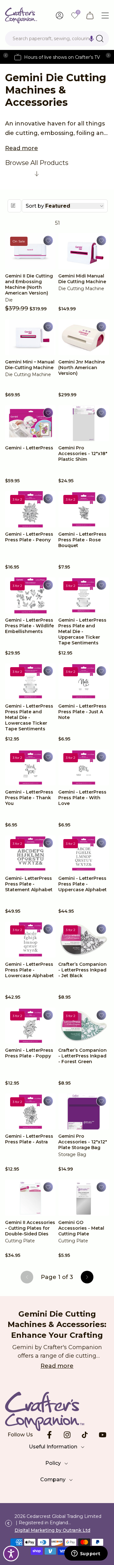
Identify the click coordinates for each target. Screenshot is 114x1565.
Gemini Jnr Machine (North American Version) (81, 367)
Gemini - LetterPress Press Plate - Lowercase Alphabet (29, 969)
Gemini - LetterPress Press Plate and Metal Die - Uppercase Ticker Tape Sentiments (82, 631)
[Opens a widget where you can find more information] (86, 1554)
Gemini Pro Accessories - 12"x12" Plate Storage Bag (82, 1141)
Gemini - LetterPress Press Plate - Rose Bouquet (82, 539)
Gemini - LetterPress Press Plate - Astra (29, 1139)
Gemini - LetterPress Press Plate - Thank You (29, 797)
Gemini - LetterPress (29, 448)
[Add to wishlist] (48, 240)
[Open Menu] (105, 15)
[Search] (100, 38)
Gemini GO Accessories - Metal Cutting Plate (81, 1228)
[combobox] (57, 38)
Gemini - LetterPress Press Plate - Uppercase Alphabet (82, 883)
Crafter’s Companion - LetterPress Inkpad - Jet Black (82, 969)
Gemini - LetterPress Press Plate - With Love (82, 797)
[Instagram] (67, 1435)
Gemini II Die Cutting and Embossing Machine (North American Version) (29, 284)
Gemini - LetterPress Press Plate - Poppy (29, 1053)
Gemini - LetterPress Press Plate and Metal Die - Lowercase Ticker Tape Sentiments (29, 717)
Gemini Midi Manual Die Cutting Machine (82, 278)
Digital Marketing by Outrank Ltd (52, 1530)
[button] (91, 38)
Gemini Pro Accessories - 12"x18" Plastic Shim (82, 453)
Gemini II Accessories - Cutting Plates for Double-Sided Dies (30, 1228)
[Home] (21, 15)
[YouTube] (102, 1435)
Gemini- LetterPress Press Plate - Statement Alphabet (29, 883)
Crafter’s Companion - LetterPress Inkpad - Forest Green (82, 1055)
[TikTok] (85, 1435)
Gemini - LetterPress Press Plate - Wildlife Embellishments (29, 625)
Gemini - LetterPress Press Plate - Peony (29, 537)
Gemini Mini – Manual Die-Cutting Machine (29, 364)
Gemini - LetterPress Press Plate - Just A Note (82, 711)
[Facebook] (49, 1435)
